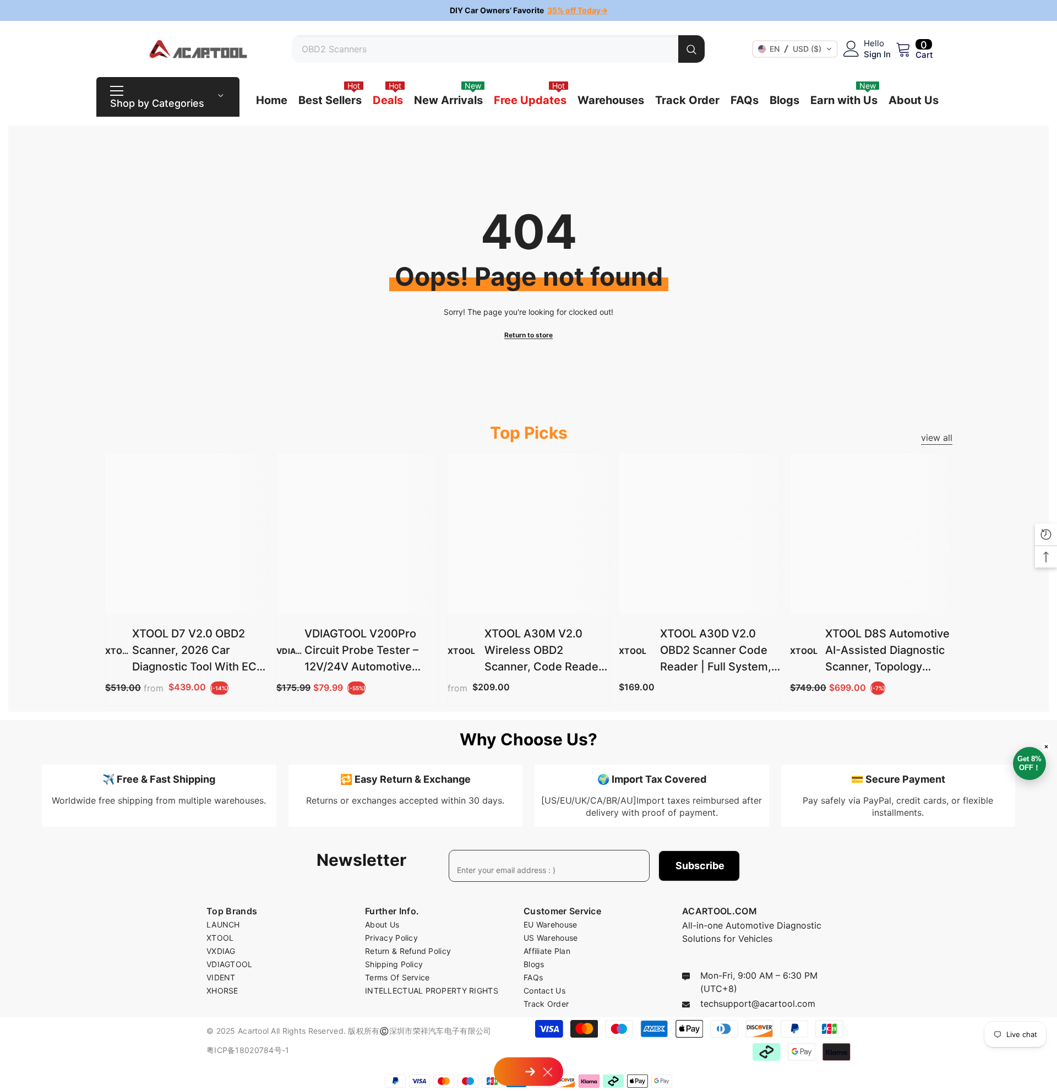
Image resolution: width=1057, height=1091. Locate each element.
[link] (159, 795)
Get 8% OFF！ (1031, 759)
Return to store (528, 335)
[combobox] (485, 49)
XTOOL (119, 651)
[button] (795, 49)
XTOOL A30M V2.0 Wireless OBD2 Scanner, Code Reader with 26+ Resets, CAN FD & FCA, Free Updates (543, 651)
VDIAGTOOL (300, 651)
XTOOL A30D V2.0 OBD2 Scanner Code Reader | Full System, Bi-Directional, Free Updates (715, 651)
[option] (528, 10)
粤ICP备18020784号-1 (247, 1050)
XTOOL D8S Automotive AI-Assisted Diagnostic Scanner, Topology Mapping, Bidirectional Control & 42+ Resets (887, 651)
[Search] (498, 49)
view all (936, 437)
